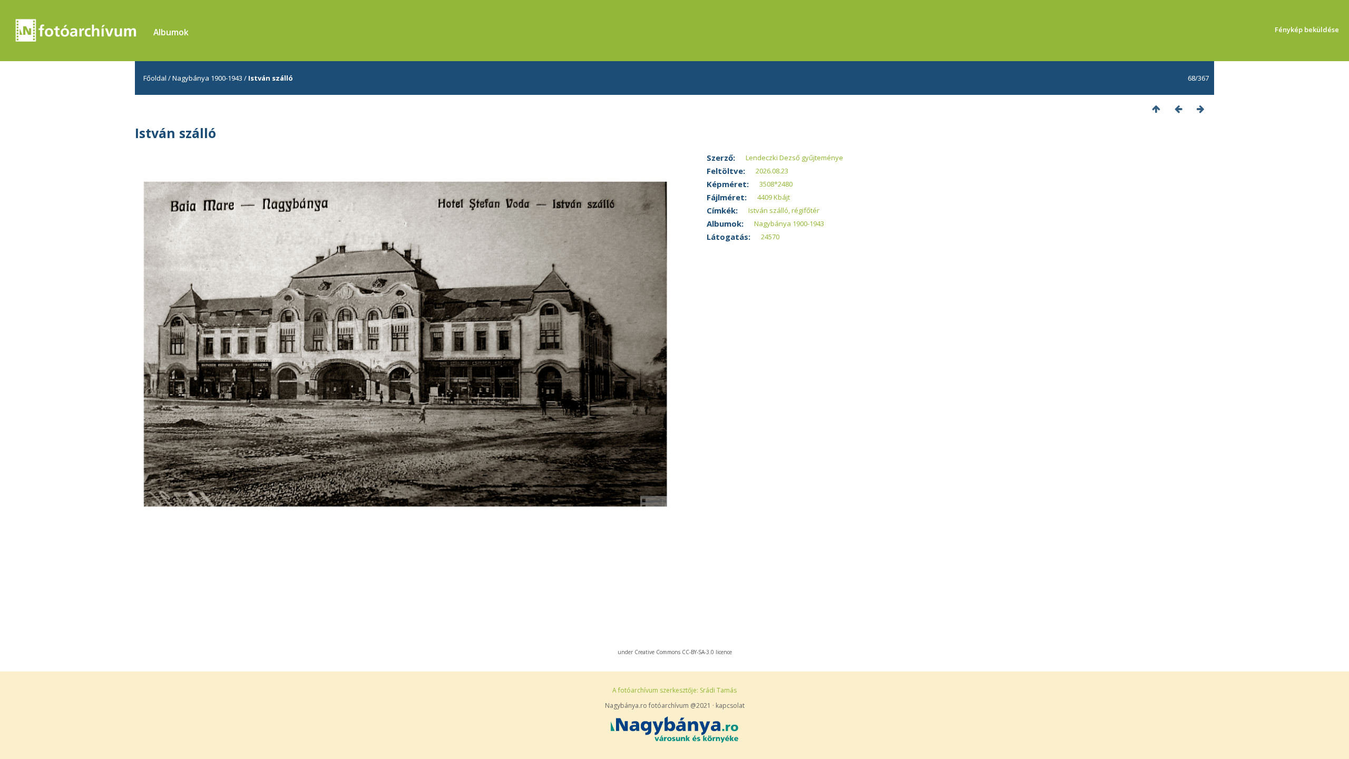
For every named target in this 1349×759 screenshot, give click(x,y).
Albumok (171, 32)
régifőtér (805, 210)
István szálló (768, 210)
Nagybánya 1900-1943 (207, 78)
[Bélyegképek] (1156, 109)
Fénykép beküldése (1307, 29)
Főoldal (155, 78)
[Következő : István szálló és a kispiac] (1200, 109)
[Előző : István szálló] (1178, 109)
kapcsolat (730, 705)
